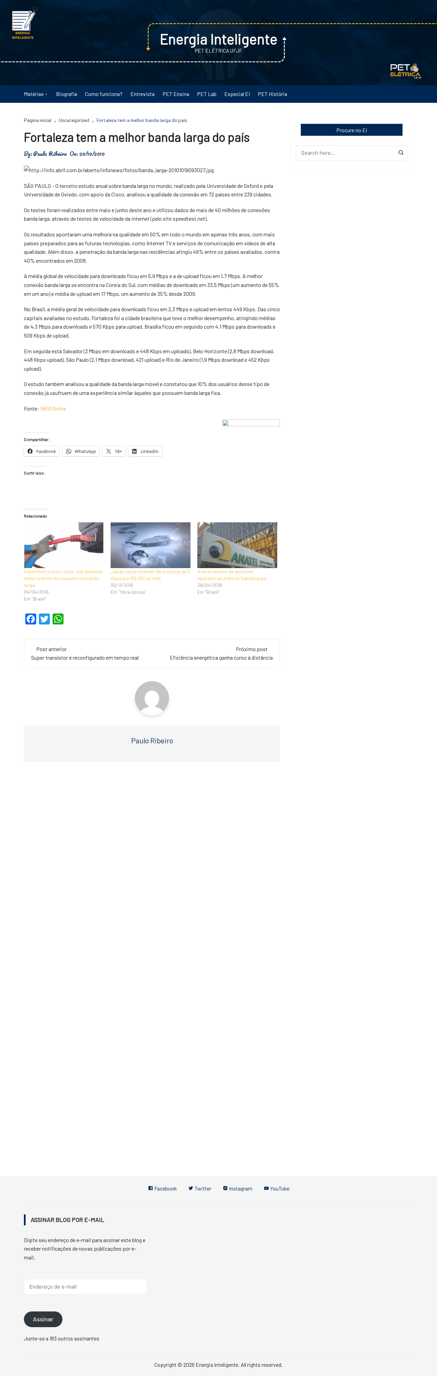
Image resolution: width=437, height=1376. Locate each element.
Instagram (240, 1188)
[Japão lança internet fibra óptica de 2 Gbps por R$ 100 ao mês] (151, 545)
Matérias (34, 94)
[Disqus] (152, 869)
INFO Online (53, 408)
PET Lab (206, 94)
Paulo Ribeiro (50, 154)
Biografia (66, 94)
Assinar (43, 1319)
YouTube (279, 1188)
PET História (272, 94)
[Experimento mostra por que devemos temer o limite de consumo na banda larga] (64, 545)
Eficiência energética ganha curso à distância (221, 657)
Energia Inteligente (219, 38)
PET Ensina (176, 94)
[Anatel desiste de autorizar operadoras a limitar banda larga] (237, 545)
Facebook (165, 1188)
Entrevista (142, 94)
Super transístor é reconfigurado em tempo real (85, 657)
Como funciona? (104, 94)
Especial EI (237, 94)
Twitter (202, 1188)
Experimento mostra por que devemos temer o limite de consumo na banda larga (63, 578)
